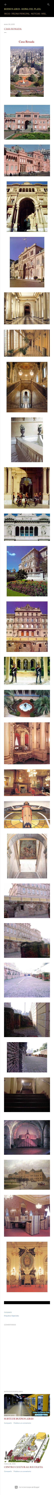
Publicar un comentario (22, 1423)
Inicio (7, 14)
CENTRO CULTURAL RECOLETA (23, 1467)
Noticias (35, 14)
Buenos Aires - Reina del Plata (22, 9)
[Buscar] (48, 4)
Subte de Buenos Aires (18, 1418)
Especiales (15, 1316)
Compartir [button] (8, 1312)
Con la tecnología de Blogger (29, 1487)
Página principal (21, 14)
